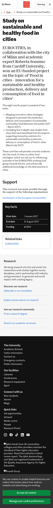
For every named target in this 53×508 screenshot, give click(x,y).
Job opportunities (12, 413)
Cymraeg (41, 4)
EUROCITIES (12, 244)
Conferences (10, 378)
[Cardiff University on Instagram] (5, 435)
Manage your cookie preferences (26, 501)
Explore (10, 12)
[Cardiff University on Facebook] (11, 435)
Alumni (7, 399)
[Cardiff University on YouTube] (28, 435)
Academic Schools (13, 349)
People (7, 425)
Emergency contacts (14, 360)
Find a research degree (15, 314)
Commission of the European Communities (24, 198)
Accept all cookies (26, 493)
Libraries (8, 374)
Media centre (10, 421)
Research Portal (12, 428)
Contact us (9, 357)
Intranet (8, 417)
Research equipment (14, 382)
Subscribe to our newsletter (18, 291)
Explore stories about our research (21, 300)
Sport (7, 386)
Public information (13, 364)
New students (11, 396)
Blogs (7, 403)
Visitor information (13, 353)
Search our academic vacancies (20, 323)
